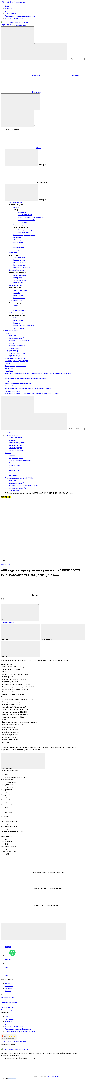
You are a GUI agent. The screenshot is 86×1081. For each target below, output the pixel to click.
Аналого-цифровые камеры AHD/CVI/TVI (32, 217)
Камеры (16, 207)
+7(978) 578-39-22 (7, 2)
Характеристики (47, 639)
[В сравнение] (17, 514)
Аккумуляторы (18, 245)
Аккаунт (8, 983)
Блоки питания (18, 247)
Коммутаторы (18, 278)
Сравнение (9, 986)
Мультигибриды (23, 232)
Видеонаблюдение (15, 202)
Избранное (9, 988)
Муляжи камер (23, 222)
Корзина (36, 109)
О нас (7, 6)
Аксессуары (17, 250)
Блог (6, 11)
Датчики (16, 293)
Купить (4, 620)
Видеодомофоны (19, 260)
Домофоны (13, 252)
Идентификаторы (19, 310)
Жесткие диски (18, 240)
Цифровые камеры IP (25, 215)
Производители (10, 13)
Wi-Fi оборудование (20, 280)
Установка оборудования (14, 18)
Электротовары (18, 328)
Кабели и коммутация (16, 313)
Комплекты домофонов (21, 267)
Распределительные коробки (23, 325)
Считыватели (18, 308)
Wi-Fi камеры (22, 212)
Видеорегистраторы (20, 225)
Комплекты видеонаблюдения (24, 235)
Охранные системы (15, 285)
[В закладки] (48, 514)
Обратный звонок (20, 2)
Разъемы (16, 323)
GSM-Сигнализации (20, 290)
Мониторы (17, 237)
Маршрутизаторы (19, 275)
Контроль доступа (15, 300)
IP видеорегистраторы (25, 230)
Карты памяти (18, 242)
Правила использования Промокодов (18, 1029)
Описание (5, 639)
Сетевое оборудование (17, 270)
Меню (38, 148)
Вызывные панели (19, 262)
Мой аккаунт (36, 92)
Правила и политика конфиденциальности (20, 16)
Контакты (8, 8)
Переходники (18, 320)
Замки (15, 305)
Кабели (16, 318)
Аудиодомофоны (19, 257)
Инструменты (18, 283)
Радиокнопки (18, 295)
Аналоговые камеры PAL (26, 220)
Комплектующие (19, 265)
